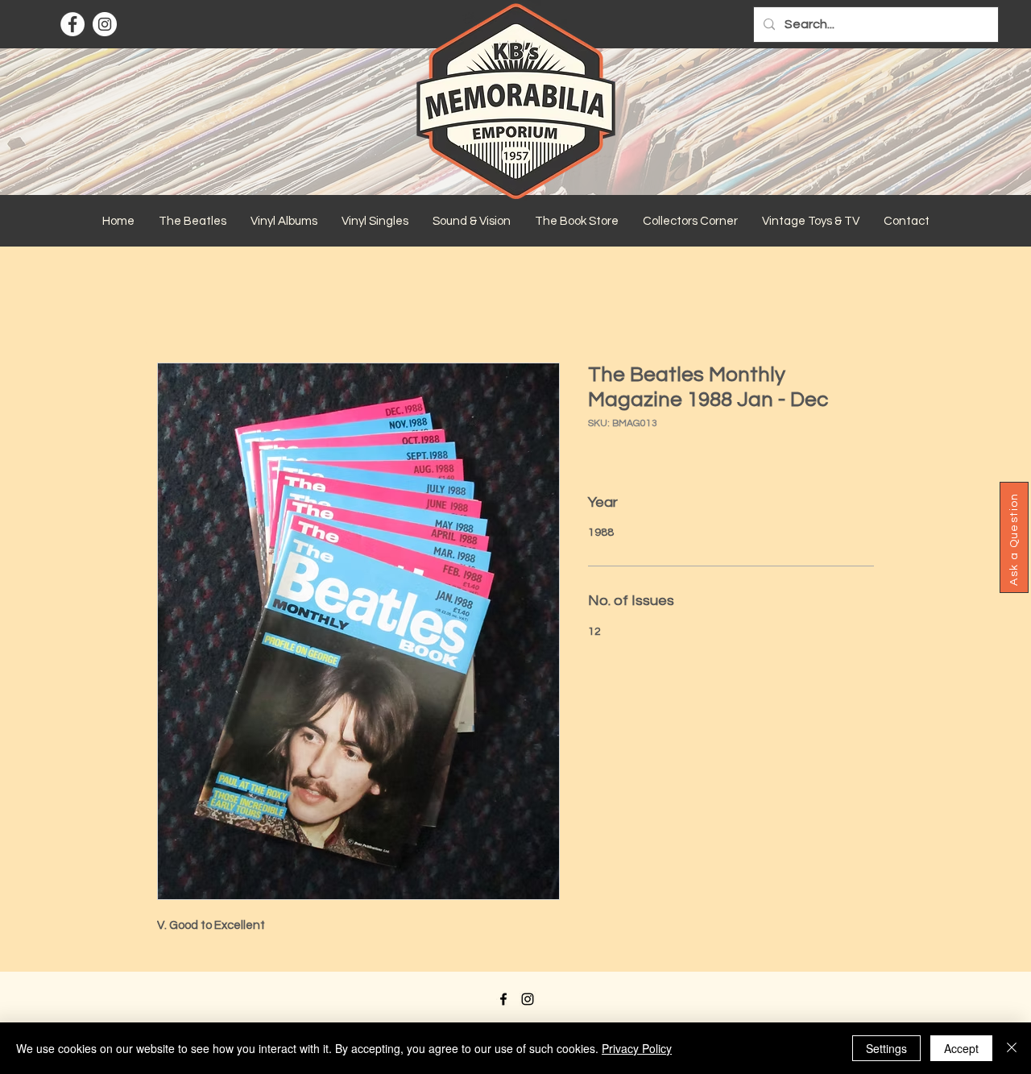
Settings (886, 1048)
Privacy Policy (637, 1048)
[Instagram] (105, 24)
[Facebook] (72, 24)
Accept (961, 1048)
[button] (192, 221)
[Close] (1011, 1048)
